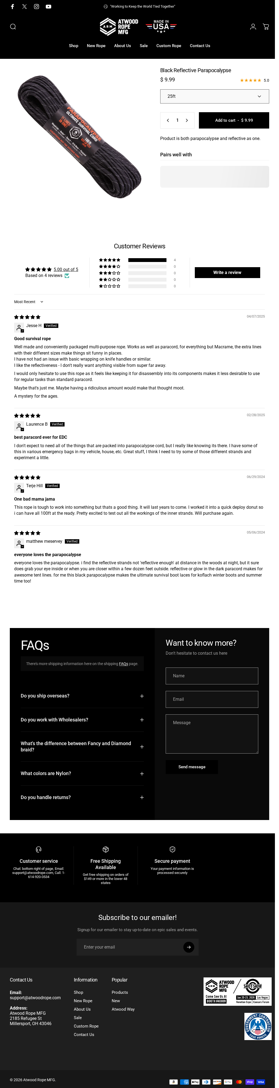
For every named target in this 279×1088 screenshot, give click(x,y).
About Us (82, 1011)
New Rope (83, 1002)
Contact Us (84, 1036)
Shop (78, 994)
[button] (108, 256)
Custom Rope (86, 1028)
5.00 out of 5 (65, 265)
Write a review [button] (224, 268)
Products (120, 994)
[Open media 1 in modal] (77, 135)
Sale (78, 1019)
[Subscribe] (188, 949)
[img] (27, 313)
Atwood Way (123, 1011)
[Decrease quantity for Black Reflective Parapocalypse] (162, 120)
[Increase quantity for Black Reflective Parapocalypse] (184, 120)
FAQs (123, 659)
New (116, 1002)
